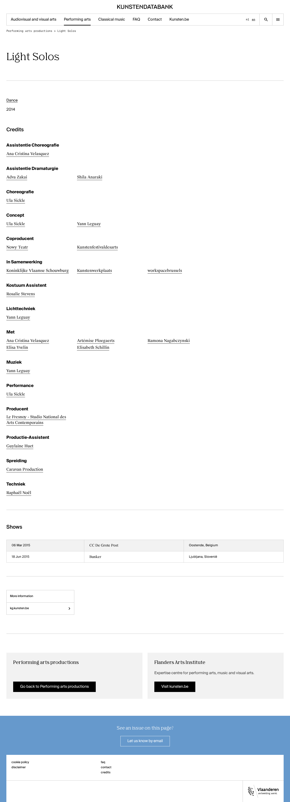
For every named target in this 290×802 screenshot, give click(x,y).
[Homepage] (145, 7)
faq (103, 762)
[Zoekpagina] (266, 19)
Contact (155, 19)
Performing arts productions (29, 31)
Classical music (111, 19)
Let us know (145, 741)
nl (247, 19)
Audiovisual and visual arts (33, 19)
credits (105, 772)
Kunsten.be (179, 19)
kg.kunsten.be (19, 608)
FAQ (136, 19)
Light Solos (66, 31)
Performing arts (77, 19)
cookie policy (20, 762)
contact (106, 767)
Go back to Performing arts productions (54, 687)
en (253, 19)
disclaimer (18, 767)
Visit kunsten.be (174, 687)
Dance (12, 100)
